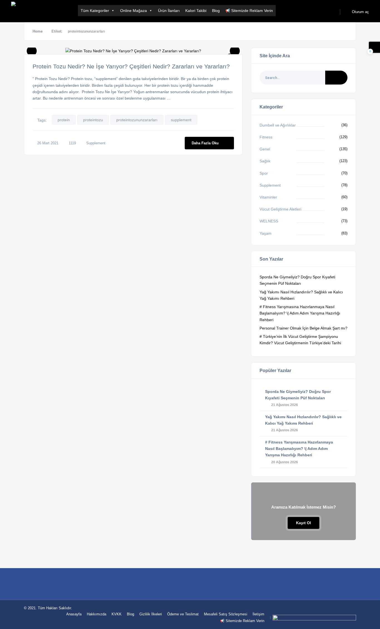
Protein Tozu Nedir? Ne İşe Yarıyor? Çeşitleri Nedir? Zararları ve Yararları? (131, 66)
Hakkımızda (96, 614)
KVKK (117, 614)
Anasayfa (74, 614)
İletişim (258, 614)
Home (38, 31)
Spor (264, 173)
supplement (181, 120)
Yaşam (266, 233)
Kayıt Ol (303, 523)
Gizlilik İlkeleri (150, 614)
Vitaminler (268, 197)
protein (64, 120)
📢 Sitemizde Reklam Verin (249, 10)
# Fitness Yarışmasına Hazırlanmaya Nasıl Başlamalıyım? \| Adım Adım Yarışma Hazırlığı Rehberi (300, 313)
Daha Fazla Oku (205, 143)
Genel (265, 149)
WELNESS (269, 221)
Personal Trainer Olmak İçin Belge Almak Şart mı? (303, 328)
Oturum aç (360, 12)
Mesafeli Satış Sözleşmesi (225, 614)
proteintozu (93, 120)
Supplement (95, 143)
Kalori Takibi (195, 10)
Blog (216, 10)
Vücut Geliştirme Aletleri (280, 209)
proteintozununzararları (136, 120)
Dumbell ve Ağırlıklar (278, 125)
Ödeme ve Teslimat (183, 614)
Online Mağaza (133, 10)
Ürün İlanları (169, 10)
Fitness (266, 137)
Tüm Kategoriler (95, 10)
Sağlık (265, 161)
